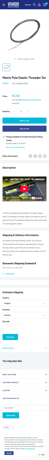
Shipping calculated (30, 100)
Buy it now (24, 128)
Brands (28, 5)
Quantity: (6, 111)
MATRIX (5, 83)
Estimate (10, 337)
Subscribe (10, 415)
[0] (44, 4)
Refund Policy (8, 348)
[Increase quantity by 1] (27, 111)
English (6, 427)
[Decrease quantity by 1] (14, 111)
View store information (15, 147)
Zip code (6, 321)
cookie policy (30, 448)
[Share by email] (44, 156)
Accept (9, 453)
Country (6, 298)
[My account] (39, 4)
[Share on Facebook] (30, 156)
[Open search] (34, 4)
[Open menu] (4, 5)
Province (6, 309)
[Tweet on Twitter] (40, 156)
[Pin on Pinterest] (35, 156)
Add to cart (24, 120)
